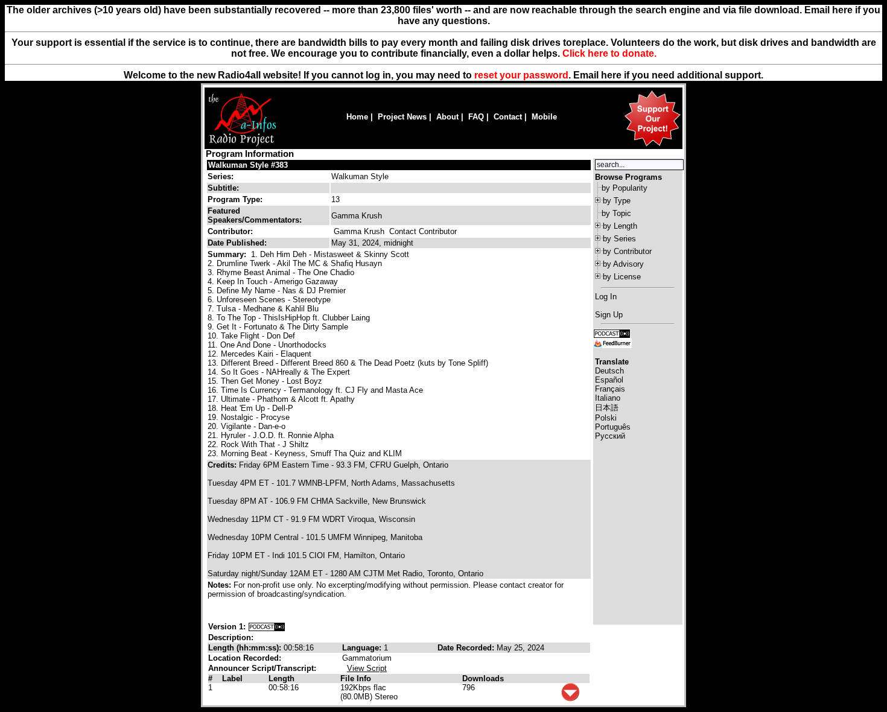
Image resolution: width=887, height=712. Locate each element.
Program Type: (235, 199)
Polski (606, 417)
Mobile (544, 116)
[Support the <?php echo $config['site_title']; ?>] (652, 145)
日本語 (606, 407)
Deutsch (609, 370)
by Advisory (623, 264)
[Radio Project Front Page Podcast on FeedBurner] (612, 342)
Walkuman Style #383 (248, 165)
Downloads (483, 678)
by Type (617, 200)
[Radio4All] (242, 145)
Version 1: (227, 626)
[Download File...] (570, 698)
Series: (221, 176)
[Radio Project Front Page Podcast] (612, 332)
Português (613, 426)
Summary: (228, 254)
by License (622, 276)
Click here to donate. (609, 53)
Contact (508, 116)
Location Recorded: (244, 658)
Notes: (221, 585)
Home (357, 116)
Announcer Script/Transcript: (262, 668)
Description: (230, 637)
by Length (620, 225)
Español (609, 379)
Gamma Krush (359, 231)
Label (232, 678)
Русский (610, 435)
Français (610, 388)
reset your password (521, 75)
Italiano (607, 397)
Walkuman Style (360, 176)
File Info (355, 678)
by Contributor (627, 251)
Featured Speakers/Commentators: (255, 215)
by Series (619, 238)
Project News (402, 116)
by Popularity (624, 187)
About (447, 116)
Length (281, 678)
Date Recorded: (467, 647)
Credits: (223, 464)
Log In (606, 296)
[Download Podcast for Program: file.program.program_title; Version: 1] (266, 626)
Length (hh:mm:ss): (246, 647)
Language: (363, 647)
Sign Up (609, 314)
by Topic (616, 213)
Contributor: (230, 231)
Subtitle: (223, 187)
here (611, 75)
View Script (367, 668)
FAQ (476, 116)
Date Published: (237, 242)
